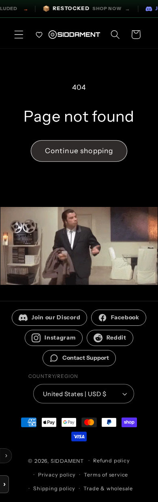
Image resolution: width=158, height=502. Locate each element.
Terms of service (106, 475)
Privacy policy (57, 475)
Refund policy (111, 461)
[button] (19, 34)
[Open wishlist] (39, 34)
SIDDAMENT (67, 461)
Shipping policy (54, 488)
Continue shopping (79, 150)
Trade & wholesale (108, 488)
